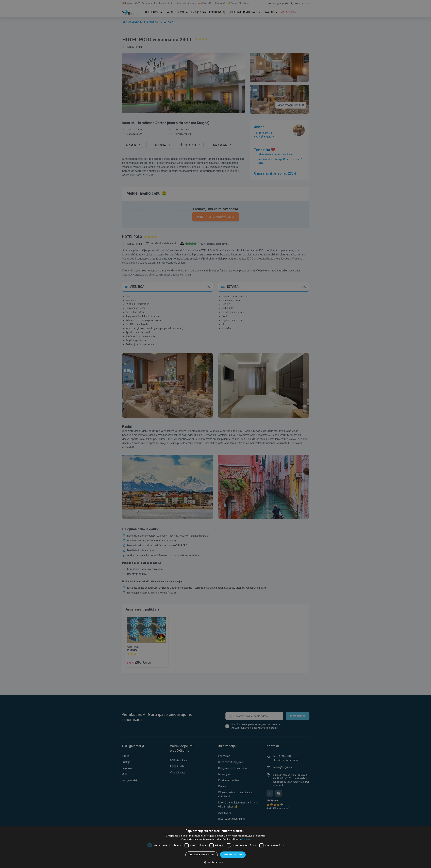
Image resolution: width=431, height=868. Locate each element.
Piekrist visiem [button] (233, 855)
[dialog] (215, 847)
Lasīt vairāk (244, 839)
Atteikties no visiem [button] (201, 855)
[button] (215, 862)
